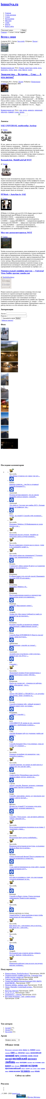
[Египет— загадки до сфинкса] (11, 641)
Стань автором (10, 15)
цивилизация (14, 1071)
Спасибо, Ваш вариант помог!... (21, 605)
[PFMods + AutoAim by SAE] (11, 472)
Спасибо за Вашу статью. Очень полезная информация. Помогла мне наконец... (24, 897)
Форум (7, 24)
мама (17, 1062)
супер (16, 112)
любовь (10, 1061)
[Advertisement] (10, 1010)
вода (39, 68)
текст (6, 1071)
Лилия (20, 82)
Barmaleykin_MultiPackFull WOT (16, 160)
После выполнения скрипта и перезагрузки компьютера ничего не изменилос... (25, 596)
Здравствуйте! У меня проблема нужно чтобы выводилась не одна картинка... (26, 916)
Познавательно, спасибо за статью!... (22, 645)
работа (23, 1068)
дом (20, 110)
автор (20, 1050)
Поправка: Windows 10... (18, 587)
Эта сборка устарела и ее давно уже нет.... (24, 476)
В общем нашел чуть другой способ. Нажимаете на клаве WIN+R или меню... (27, 577)
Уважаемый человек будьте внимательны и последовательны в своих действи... (25, 674)
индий (8, 1058)
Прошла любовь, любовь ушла (16, 985)
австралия (15, 1050)
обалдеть (4, 112)
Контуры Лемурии (12, 991)
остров (33, 1065)
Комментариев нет (7, 68)
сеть (31, 1068)
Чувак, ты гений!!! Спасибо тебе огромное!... (25, 516)
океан (24, 1065)
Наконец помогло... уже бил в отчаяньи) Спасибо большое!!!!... (24, 485)
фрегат (24, 70)
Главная (8, 13)
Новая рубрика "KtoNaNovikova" (17, 973)
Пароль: (4, 316)
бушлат (21, 68)
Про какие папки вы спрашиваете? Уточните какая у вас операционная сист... (25, 556)
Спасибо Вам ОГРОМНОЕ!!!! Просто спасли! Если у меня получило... (26, 636)
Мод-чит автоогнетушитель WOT (16, 232)
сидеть (35, 1068)
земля (35, 1056)
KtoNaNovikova (8, 277)
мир (34, 1062)
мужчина (38, 1062)
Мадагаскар (8, 1050)
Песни (35, 41)
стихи (38, 1068)
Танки (5, 130)
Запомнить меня (9, 318)
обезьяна (17, 1066)
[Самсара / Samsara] (11, 853)
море (15, 70)
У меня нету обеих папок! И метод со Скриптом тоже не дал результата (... (27, 567)
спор (20, 70)
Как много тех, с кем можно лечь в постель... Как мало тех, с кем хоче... (25, 926)
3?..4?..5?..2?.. (10, 993)
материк (23, 1062)
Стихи (7, 17)
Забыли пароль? (7, 320)
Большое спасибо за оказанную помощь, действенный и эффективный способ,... (24, 625)
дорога (27, 1053)
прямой (11, 112)
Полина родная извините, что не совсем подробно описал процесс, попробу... (24, 496)
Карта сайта (9, 26)
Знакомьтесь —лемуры (13, 994)
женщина (23, 1056)
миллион (29, 1062)
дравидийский (35, 1053)
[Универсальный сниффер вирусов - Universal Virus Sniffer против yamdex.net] (11, 480)
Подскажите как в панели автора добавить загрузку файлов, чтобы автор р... (25, 954)
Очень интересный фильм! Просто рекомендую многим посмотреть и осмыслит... (26, 857)
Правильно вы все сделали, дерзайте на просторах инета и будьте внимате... (23, 535)
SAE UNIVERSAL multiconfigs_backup (18, 125)
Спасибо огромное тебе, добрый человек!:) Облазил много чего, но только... (25, 705)
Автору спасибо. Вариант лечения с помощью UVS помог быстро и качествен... (26, 786)
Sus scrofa (20, 41)
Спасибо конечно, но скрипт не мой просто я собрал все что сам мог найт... (25, 765)
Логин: (3, 314)
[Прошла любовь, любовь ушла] (11, 873)
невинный (38, 110)
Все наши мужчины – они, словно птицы (20, 996)
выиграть (4, 70)
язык (37, 1071)
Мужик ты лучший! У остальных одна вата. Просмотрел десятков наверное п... (25, 807)
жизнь (30, 1056)
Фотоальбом (9, 19)
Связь (7, 22)
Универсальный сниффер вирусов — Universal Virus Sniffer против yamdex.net (22, 272)
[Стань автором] (11, 834)
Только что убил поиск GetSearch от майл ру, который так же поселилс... (25, 615)
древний (9, 1055)
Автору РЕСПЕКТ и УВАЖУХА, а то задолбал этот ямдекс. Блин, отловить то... (26, 694)
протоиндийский (13, 1068)
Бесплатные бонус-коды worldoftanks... (23, 837)
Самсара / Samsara (11, 979)
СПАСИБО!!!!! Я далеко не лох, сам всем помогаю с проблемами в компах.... (24, 724)
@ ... (11, 888)
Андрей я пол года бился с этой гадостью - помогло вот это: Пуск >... (25, 655)
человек (25, 1070)
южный (32, 1071)
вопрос (33, 1050)
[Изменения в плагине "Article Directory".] (11, 813)
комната (31, 110)
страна (43, 1068)
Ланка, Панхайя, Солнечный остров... (19, 987)
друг (17, 1055)
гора (16, 1053)
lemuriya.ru (9, 4)
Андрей (8, 1028)
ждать (11, 70)
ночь (13, 1066)
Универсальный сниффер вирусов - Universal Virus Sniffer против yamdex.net (23, 976)
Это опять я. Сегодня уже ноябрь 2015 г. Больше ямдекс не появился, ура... (27, 506)
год (12, 1052)
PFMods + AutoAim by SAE (13, 194)
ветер (35, 68)
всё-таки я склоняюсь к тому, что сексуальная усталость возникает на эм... (26, 878)
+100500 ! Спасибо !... (17, 714)
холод (30, 70)
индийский (19, 1058)
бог (29, 1050)
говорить (7, 1053)
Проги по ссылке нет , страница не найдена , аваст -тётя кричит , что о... (25, 684)
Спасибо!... (13, 664)
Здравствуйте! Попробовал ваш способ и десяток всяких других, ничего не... (24, 776)
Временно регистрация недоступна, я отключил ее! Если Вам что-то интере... (26, 847)
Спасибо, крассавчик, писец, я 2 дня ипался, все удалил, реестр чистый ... (27, 797)
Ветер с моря (8, 36)
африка (25, 1050)
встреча (38, 1050)
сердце (28, 1068)
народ (8, 1065)
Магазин (8, 21)
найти (43, 1062)
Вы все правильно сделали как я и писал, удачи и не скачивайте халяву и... (26, 546)
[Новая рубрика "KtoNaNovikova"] (11, 823)
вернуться (28, 68)
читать (21, 112)
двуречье (21, 1053)
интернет (32, 1059)
